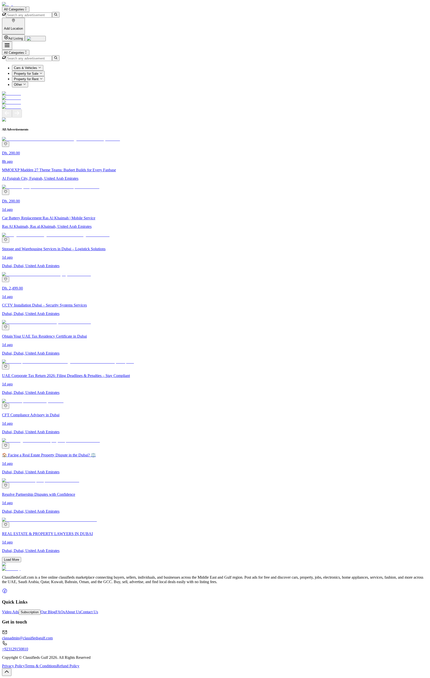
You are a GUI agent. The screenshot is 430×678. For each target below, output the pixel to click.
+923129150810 (15, 649)
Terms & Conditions (41, 666)
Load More (11, 559)
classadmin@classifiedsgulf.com (27, 638)
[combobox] (15, 9)
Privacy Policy (13, 666)
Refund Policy (68, 666)
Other (18, 85)
